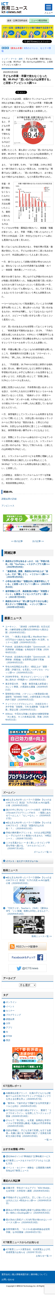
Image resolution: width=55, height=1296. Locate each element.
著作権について (38, 1274)
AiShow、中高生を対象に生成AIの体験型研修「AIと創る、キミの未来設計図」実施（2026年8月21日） (27, 717)
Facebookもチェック (27, 957)
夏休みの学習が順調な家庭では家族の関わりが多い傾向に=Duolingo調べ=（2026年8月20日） (28, 1211)
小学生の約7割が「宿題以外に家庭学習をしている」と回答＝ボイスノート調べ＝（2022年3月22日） (27, 584)
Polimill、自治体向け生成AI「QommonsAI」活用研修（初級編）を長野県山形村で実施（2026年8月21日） (27, 660)
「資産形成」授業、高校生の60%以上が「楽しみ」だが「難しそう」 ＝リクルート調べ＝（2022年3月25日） (27, 574)
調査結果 (10, 1019)
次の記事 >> (38, 541)
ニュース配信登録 (39, 20)
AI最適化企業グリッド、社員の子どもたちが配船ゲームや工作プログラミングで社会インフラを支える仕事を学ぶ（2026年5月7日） (28, 1096)
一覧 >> (48, 1139)
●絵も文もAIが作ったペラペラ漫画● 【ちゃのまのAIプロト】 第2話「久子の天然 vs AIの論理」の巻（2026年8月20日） (29, 802)
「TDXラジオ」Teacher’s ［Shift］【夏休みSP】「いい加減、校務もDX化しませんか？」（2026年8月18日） (28, 911)
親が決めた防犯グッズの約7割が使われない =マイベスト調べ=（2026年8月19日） (29, 1221)
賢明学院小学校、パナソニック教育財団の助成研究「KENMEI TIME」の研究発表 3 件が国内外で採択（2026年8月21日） (27, 697)
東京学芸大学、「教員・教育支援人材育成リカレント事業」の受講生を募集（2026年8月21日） (26, 687)
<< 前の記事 (17, 541)
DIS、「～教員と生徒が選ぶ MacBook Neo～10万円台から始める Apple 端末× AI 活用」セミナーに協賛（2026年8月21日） (27, 639)
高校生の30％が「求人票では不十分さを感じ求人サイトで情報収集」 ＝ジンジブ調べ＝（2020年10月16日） (26, 604)
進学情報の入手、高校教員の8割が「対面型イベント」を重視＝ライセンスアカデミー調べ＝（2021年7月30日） (27, 594)
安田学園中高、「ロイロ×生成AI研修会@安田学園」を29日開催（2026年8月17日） (28, 1230)
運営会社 (6, 1274)
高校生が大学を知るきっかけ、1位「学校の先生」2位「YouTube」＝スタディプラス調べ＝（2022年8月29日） (27, 564)
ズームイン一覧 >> (43, 852)
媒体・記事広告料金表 (17, 20)
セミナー (10, 1010)
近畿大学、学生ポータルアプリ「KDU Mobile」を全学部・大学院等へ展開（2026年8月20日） (29, 1189)
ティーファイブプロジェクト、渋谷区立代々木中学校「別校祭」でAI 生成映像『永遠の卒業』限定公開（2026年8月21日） (27, 707)
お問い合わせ (8, 1279)
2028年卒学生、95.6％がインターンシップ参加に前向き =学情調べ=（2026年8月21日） (27, 678)
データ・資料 (17, 59)
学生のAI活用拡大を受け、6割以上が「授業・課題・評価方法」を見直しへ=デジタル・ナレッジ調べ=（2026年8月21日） (27, 669)
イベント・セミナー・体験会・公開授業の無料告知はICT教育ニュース (28, 1169)
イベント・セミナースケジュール (22, 861)
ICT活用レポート (12, 1086)
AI (7, 1032)
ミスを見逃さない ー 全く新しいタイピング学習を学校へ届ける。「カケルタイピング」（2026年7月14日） (28, 845)
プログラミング (13, 1015)
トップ (4, 59)
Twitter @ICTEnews (27, 968)
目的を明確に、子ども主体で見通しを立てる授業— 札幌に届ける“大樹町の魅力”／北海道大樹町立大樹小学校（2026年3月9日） (28, 1133)
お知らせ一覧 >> (44, 1256)
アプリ (9, 1027)
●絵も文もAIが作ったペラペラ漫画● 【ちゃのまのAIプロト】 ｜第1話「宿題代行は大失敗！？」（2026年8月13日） (29, 825)
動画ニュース (10, 870)
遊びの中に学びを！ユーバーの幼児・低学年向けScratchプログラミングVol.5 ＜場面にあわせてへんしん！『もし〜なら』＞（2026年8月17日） (28, 814)
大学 (8, 1023)
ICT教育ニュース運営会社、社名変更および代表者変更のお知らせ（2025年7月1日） (28, 1250)
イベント (10, 1006)
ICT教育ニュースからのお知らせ (21, 1242)
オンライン (11, 1002)
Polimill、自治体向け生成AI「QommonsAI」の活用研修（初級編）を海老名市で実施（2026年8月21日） (27, 649)
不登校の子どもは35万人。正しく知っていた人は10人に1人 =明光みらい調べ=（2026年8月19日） (28, 1200)
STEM (9, 1036)
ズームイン (9, 792)
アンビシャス (8, 505)
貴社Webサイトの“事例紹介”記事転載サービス (28, 1156)
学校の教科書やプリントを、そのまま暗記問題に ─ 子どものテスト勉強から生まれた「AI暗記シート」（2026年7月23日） (28, 835)
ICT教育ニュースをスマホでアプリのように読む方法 (28, 1162)
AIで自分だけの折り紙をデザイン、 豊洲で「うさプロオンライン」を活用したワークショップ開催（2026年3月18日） (28, 1113)
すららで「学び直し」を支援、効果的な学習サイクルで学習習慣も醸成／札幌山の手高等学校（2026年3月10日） (28, 1123)
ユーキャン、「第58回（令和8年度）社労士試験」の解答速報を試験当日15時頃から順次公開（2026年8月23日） (27, 629)
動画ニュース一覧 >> (42, 936)
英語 (8, 1040)
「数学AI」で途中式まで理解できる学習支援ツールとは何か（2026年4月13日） (28, 1104)
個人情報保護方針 (20, 1274)
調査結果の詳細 (9, 499)
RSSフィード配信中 (27, 946)
